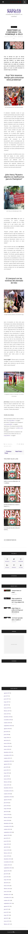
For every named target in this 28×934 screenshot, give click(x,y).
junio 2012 (6, 876)
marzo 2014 (6, 814)
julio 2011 (6, 909)
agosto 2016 (7, 728)
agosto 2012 (7, 870)
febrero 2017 (7, 710)
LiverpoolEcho (11, 420)
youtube (21, 567)
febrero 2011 (7, 924)
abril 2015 (6, 776)
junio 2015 (6, 770)
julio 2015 (6, 767)
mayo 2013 (6, 844)
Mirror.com (20, 428)
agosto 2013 (7, 835)
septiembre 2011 (8, 903)
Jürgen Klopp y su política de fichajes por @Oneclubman (17, 610)
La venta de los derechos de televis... (12, 528)
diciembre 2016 (7, 716)
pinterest (14, 567)
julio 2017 (6, 696)
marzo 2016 (6, 743)
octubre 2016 (7, 722)
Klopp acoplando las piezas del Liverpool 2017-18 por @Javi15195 (18, 600)
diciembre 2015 (7, 752)
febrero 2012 (7, 888)
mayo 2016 (6, 737)
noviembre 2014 (7, 790)
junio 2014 (6, 805)
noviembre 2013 (7, 826)
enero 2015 (6, 785)
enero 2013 (6, 856)
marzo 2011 (6, 921)
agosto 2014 (7, 799)
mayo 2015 (6, 773)
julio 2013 (6, 838)
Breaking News (7, 446)
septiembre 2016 (8, 725)
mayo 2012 (6, 879)
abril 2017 (6, 705)
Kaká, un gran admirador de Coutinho (12, 482)
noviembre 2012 (7, 862)
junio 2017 (6, 699)
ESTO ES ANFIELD (14, 11)
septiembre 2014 (8, 796)
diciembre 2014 (7, 788)
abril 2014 (6, 811)
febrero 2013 (7, 853)
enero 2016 (6, 749)
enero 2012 (6, 891)
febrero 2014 (7, 817)
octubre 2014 (7, 793)
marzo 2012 (6, 885)
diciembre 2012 (7, 859)
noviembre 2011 (7, 897)
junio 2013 (6, 841)
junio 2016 (6, 734)
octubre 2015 (7, 758)
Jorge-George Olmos (11, 36)
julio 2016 (6, 731)
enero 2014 (6, 820)
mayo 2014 (6, 808)
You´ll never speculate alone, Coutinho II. (17, 619)
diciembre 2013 (7, 823)
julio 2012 (6, 873)
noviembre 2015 (7, 755)
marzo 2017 (6, 708)
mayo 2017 (6, 702)
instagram (20, 561)
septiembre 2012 (8, 868)
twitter (13, 561)
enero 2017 (6, 713)
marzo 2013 (6, 850)
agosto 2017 (7, 693)
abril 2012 (6, 882)
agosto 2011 (7, 906)
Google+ (7, 567)
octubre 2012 (7, 865)
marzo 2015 (6, 779)
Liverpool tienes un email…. (16, 591)
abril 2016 (6, 740)
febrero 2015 (7, 782)
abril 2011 (6, 918)
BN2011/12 (14, 27)
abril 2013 (6, 847)
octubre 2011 (7, 900)
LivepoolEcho (7, 435)
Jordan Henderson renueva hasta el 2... (11, 505)
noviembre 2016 (7, 719)
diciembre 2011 (7, 894)
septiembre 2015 (8, 761)
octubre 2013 (7, 829)
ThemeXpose (18, 932)
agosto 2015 (7, 764)
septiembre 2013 (8, 832)
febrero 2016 (7, 746)
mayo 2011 (6, 915)
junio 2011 (6, 912)
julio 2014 (6, 802)
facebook (7, 561)
